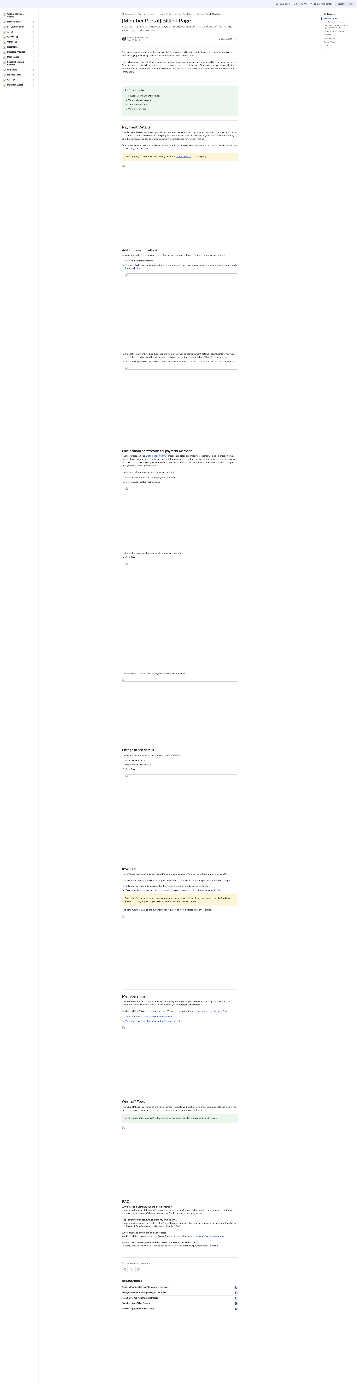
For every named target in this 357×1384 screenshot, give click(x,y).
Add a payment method (335, 22)
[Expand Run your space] (34, 22)
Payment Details (330, 18)
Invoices (327, 35)
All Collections (128, 14)
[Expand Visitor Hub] (34, 42)
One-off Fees (329, 42)
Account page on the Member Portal (210, 1011)
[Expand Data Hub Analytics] (34, 52)
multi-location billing (156, 456)
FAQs (326, 46)
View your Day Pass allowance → (210, 1236)
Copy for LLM (226, 39)
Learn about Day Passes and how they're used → (150, 1017)
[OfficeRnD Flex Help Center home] (2, 4)
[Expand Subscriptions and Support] (34, 62)
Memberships (330, 38)
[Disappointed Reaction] (125, 1269)
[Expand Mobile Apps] (34, 57)
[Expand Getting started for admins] (34, 14)
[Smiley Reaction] (138, 1269)
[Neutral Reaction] (131, 1269)
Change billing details (334, 31)
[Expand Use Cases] (34, 70)
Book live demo (283, 4)
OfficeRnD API (300, 4)
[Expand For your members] (34, 27)
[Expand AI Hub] (34, 32)
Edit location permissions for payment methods (337, 27)
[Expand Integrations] (34, 47)
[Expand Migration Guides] (34, 85)
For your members (146, 14)
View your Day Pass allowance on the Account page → (152, 1021)
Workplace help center (321, 4)
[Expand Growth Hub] (34, 37)
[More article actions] (235, 39)
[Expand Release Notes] (34, 75)
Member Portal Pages (184, 14)
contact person (183, 157)
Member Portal (164, 14)
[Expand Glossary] (34, 80)
